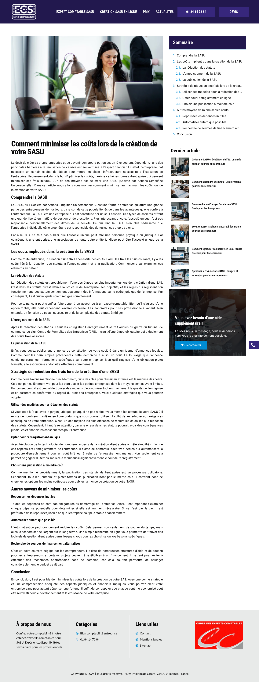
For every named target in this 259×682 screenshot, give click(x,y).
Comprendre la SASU (191, 55)
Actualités (165, 12)
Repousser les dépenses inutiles (204, 116)
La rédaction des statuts (198, 67)
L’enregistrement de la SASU (201, 73)
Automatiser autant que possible (204, 122)
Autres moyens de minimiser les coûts (202, 110)
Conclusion (184, 134)
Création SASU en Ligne (118, 12)
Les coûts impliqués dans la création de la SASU (209, 61)
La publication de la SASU (199, 79)
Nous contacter (191, 345)
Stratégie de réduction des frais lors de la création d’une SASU (209, 86)
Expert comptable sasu (75, 12)
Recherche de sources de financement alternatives (212, 128)
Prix (146, 12)
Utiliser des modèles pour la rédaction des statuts (212, 92)
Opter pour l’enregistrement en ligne (206, 98)
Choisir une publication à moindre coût (208, 104)
